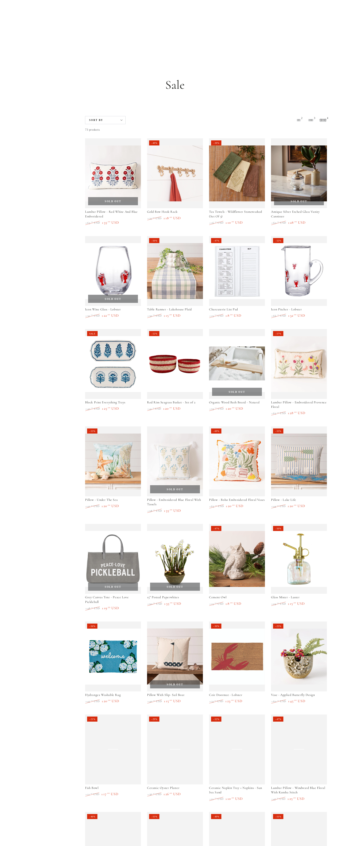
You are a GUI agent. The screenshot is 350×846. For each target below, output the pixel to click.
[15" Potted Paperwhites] (175, 559)
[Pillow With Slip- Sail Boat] (175, 656)
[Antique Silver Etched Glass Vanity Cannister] (299, 173)
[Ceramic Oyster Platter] (175, 749)
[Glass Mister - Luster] (299, 559)
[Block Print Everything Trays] (113, 364)
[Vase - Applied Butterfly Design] (299, 656)
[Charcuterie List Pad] (237, 271)
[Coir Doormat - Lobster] (237, 656)
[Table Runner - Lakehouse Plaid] (175, 271)
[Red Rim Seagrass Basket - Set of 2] (175, 364)
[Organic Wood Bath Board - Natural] (237, 364)
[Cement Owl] (237, 559)
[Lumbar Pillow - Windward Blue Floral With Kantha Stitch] (299, 749)
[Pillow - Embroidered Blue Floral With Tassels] (175, 461)
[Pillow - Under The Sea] (113, 461)
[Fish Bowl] (113, 749)
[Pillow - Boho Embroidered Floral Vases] (237, 461)
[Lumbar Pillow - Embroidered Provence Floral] (299, 364)
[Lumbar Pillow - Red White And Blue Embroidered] (113, 173)
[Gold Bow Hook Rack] (175, 173)
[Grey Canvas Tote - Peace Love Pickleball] (113, 559)
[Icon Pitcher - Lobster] (299, 271)
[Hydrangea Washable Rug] (113, 656)
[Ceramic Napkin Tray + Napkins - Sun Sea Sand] (237, 749)
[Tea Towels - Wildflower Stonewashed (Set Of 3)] (237, 173)
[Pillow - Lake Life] (299, 461)
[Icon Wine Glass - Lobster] (113, 271)
